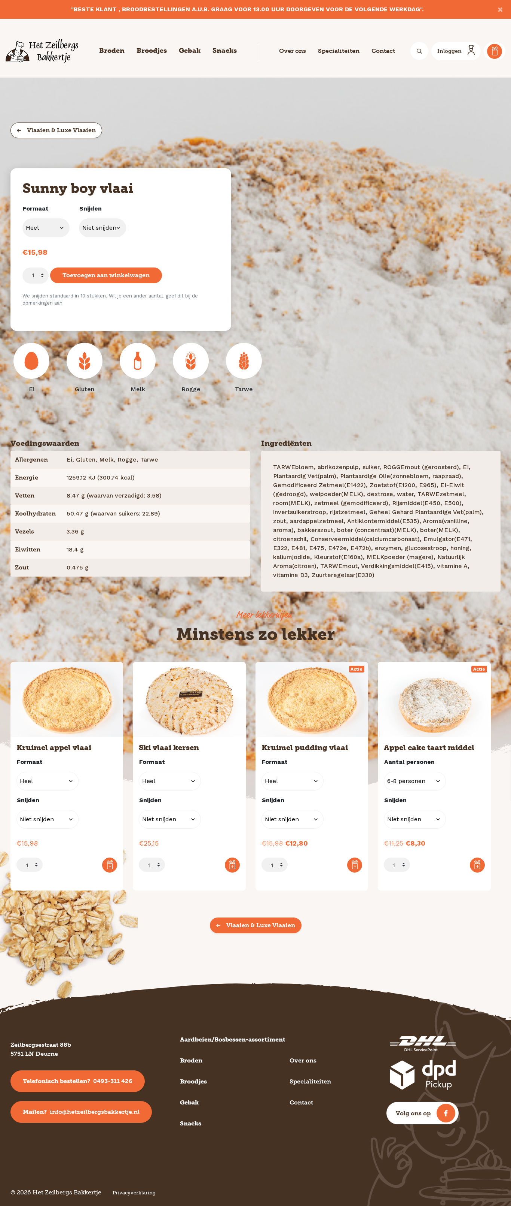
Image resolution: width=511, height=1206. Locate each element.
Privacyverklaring (134, 1193)
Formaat (36, 208)
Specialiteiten (338, 50)
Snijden (90, 208)
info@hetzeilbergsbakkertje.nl (81, 1111)
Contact (383, 50)
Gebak (190, 50)
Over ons (292, 50)
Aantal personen (409, 761)
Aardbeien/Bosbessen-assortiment (232, 1039)
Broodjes (152, 50)
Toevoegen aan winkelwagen (106, 275)
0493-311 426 (77, 1081)
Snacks (224, 50)
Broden (112, 50)
